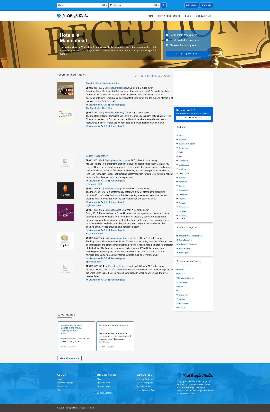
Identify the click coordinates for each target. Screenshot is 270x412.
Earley (181, 152)
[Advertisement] (115, 140)
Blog (188, 16)
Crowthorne (183, 148)
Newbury (182, 169)
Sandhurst (183, 182)
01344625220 (95, 210)
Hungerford (183, 161)
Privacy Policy (103, 383)
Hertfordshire (111, 266)
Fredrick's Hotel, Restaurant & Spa (102, 83)
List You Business (145, 379)
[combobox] (82, 5)
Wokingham (184, 207)
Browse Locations (65, 383)
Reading (182, 178)
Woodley (182, 211)
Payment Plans (144, 386)
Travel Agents (183, 253)
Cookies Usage (104, 386)
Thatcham (183, 194)
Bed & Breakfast (185, 240)
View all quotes (68, 358)
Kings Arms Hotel (94, 233)
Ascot (118, 210)
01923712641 (95, 266)
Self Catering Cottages (188, 244)
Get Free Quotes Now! (187, 54)
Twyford (182, 199)
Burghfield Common (187, 144)
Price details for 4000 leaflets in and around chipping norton (71, 328)
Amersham (127, 238)
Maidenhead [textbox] (133, 5)
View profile (94, 104)
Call (105, 104)
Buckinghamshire (113, 160)
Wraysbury (183, 216)
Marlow (126, 160)
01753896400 (95, 188)
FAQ (99, 379)
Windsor (119, 112)
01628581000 (95, 88)
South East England (150, 76)
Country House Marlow (97, 156)
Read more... (104, 342)
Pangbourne (184, 173)
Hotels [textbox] (81, 5)
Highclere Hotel (93, 205)
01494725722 (95, 238)
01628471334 (95, 160)
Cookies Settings (104, 393)
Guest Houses (184, 248)
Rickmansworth (126, 266)
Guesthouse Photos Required (113, 325)
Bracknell (182, 140)
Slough (118, 188)
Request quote (117, 104)
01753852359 (95, 112)
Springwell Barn (93, 261)
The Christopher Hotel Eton (99, 108)
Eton (180, 156)
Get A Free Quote (169, 16)
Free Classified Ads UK (147, 390)
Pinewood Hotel (94, 184)
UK (136, 76)
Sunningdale (184, 190)
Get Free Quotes (193, 118)
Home (150, 16)
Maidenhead (121, 88)
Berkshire (168, 76)
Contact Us (203, 16)
